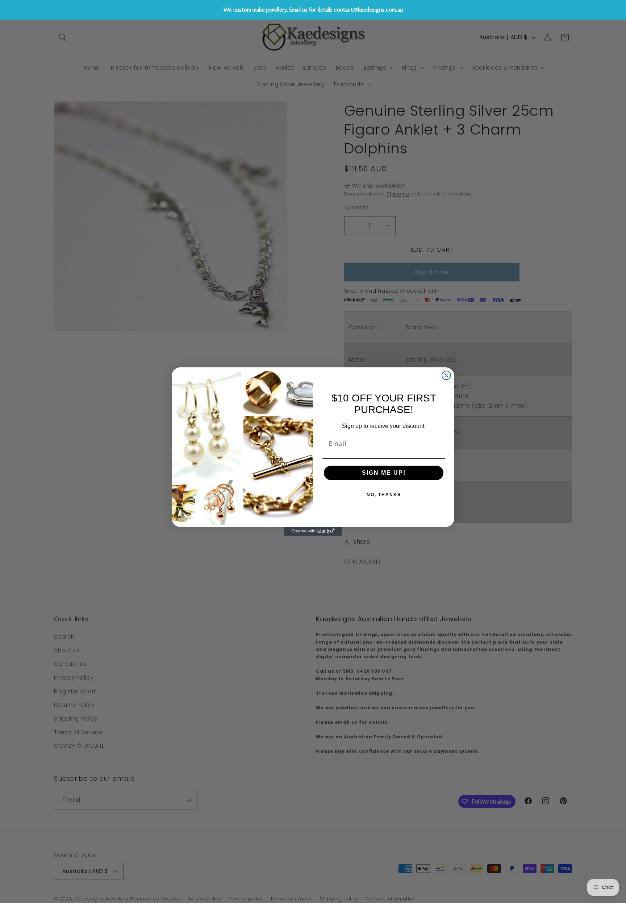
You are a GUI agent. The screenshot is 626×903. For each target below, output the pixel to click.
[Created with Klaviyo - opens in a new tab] (313, 531)
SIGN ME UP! (384, 473)
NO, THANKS (384, 494)
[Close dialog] (446, 375)
